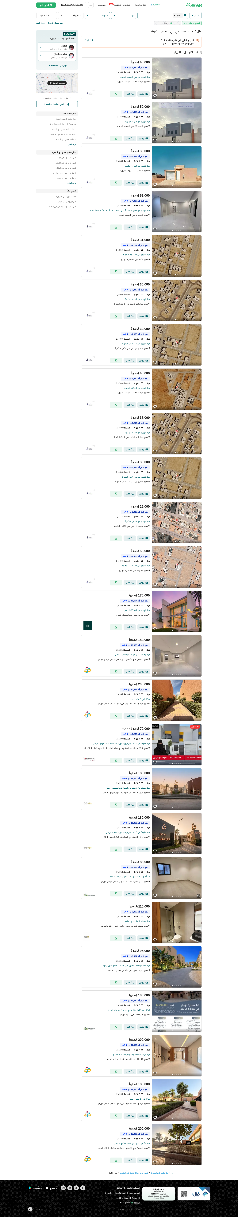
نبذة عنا (120, 1188)
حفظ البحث (40, 23)
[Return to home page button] (194, 5)
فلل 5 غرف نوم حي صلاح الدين (64, 173)
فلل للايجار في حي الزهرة (66, 139)
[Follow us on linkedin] (69, 1190)
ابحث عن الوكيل (140, 5)
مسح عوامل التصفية (55, 23)
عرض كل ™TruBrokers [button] (57, 65)
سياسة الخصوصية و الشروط (126, 1198)
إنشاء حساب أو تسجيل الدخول (72, 5)
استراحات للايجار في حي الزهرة (64, 129)
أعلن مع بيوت (134, 1193)
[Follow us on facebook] (82, 1190)
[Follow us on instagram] (63, 1190)
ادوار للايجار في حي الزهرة (66, 119)
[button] (195, 15)
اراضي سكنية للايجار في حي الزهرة (62, 134)
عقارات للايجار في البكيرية (66, 197)
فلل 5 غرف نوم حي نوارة (66, 178)
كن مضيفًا (102, 5)
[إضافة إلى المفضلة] (155, 96)
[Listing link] (141, 78)
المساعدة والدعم (133, 1188)
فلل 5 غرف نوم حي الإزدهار (65, 163)
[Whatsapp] (116, 94)
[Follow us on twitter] (76, 1190)
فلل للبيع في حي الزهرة (66, 202)
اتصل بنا (108, 1193)
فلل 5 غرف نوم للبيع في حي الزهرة (62, 207)
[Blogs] (155, 5)
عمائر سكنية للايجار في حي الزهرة (63, 124)
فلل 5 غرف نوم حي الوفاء (66, 168)
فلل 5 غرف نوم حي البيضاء (66, 158)
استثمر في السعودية (120, 5)
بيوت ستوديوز (120, 1193)
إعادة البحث (89, 40)
